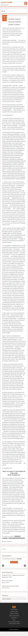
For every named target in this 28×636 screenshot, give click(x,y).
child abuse (17, 536)
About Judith (14, 609)
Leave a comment (8, 541)
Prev (3, 566)
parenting (5, 538)
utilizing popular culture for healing (16, 538)
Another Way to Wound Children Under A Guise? (14, 22)
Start (13, 563)
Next (25, 566)
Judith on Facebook (14, 615)
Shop (14, 619)
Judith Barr (6, 2)
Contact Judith (14, 611)
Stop (14, 563)
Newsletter (14, 617)
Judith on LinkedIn (14, 613)
